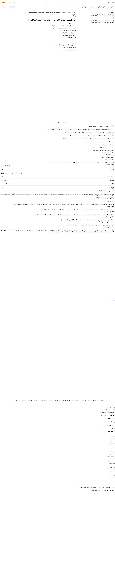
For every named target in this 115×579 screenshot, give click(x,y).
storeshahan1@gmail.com (109, 425)
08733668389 (111, 431)
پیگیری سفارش (112, 471)
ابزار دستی (70, 12)
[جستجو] (47, 2)
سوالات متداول (112, 443)
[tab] (64, 122)
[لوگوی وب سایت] (110, 2)
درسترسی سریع (112, 467)
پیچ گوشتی (64, 12)
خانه (75, 12)
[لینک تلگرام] (10, 7)
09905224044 (104, 412)
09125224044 (111, 412)
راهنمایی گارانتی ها (111, 454)
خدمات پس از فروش (111, 460)
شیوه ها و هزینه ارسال (110, 456)
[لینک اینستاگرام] (13, 7)
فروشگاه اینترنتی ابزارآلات (69, 231)
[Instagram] (113, 403)
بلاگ (114, 469)
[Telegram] (109, 403)
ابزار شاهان (112, 438)
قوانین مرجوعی (112, 463)
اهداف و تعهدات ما (111, 441)
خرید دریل (113, 474)
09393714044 (111, 418)
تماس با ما (4, 6)
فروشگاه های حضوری (110, 445)
